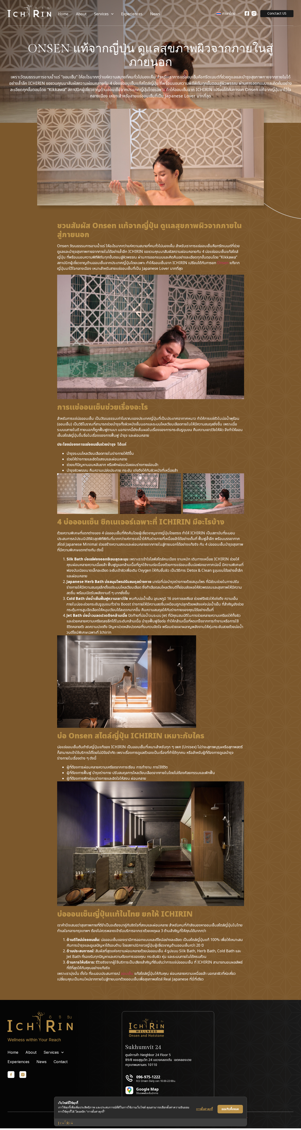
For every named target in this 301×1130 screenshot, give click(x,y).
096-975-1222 (148, 1077)
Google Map (147, 1089)
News (155, 14)
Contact (60, 1061)
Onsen (223, 263)
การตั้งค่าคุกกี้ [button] (204, 1109)
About (81, 14)
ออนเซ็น (127, 973)
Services (101, 14)
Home (63, 14)
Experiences (132, 14)
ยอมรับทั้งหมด (230, 1109)
